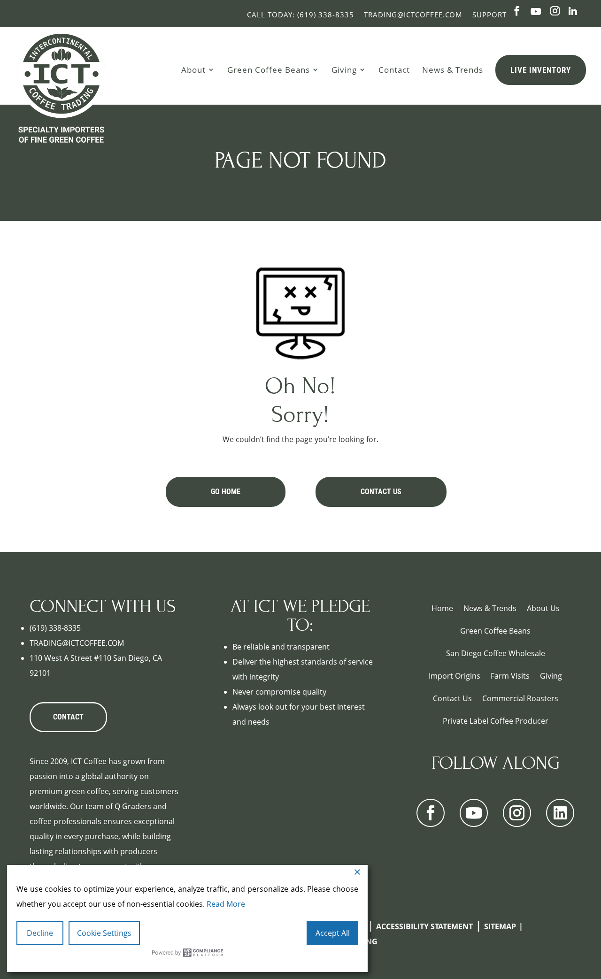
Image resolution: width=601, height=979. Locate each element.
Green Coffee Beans (268, 69)
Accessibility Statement (424, 926)
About (193, 69)
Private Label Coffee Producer (495, 721)
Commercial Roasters (520, 698)
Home (442, 608)
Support (489, 14)
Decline (40, 933)
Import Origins (454, 676)
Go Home (225, 491)
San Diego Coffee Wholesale (495, 653)
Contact (394, 69)
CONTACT (68, 716)
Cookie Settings (104, 933)
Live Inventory (540, 70)
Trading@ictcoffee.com (413, 14)
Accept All (333, 933)
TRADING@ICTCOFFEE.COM (77, 643)
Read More (226, 904)
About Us (543, 608)
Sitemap (500, 926)
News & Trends (452, 69)
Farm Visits (510, 676)
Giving (344, 69)
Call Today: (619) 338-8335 (300, 14)
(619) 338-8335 (55, 628)
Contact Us (381, 491)
